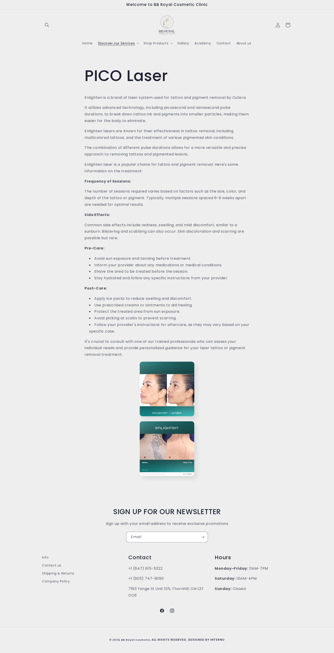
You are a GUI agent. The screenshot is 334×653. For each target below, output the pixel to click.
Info (45, 557)
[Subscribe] (203, 537)
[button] (47, 25)
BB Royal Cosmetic (135, 640)
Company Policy (56, 581)
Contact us (51, 565)
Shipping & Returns (58, 573)
